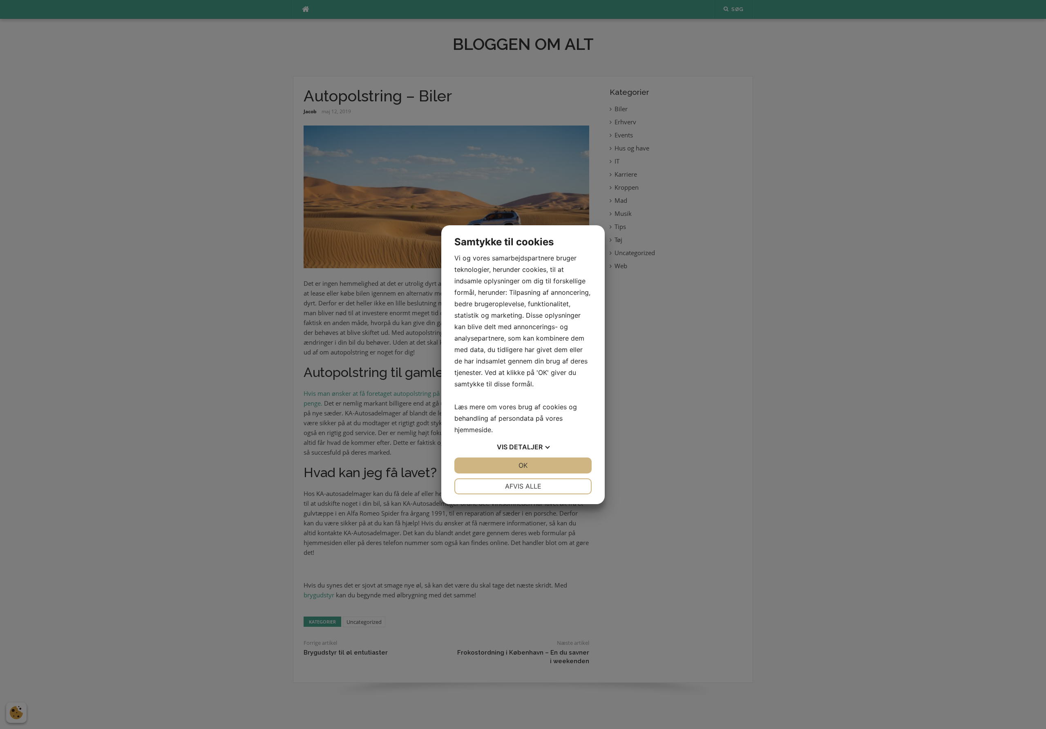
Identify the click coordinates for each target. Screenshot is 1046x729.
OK (523, 465)
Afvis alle (523, 486)
